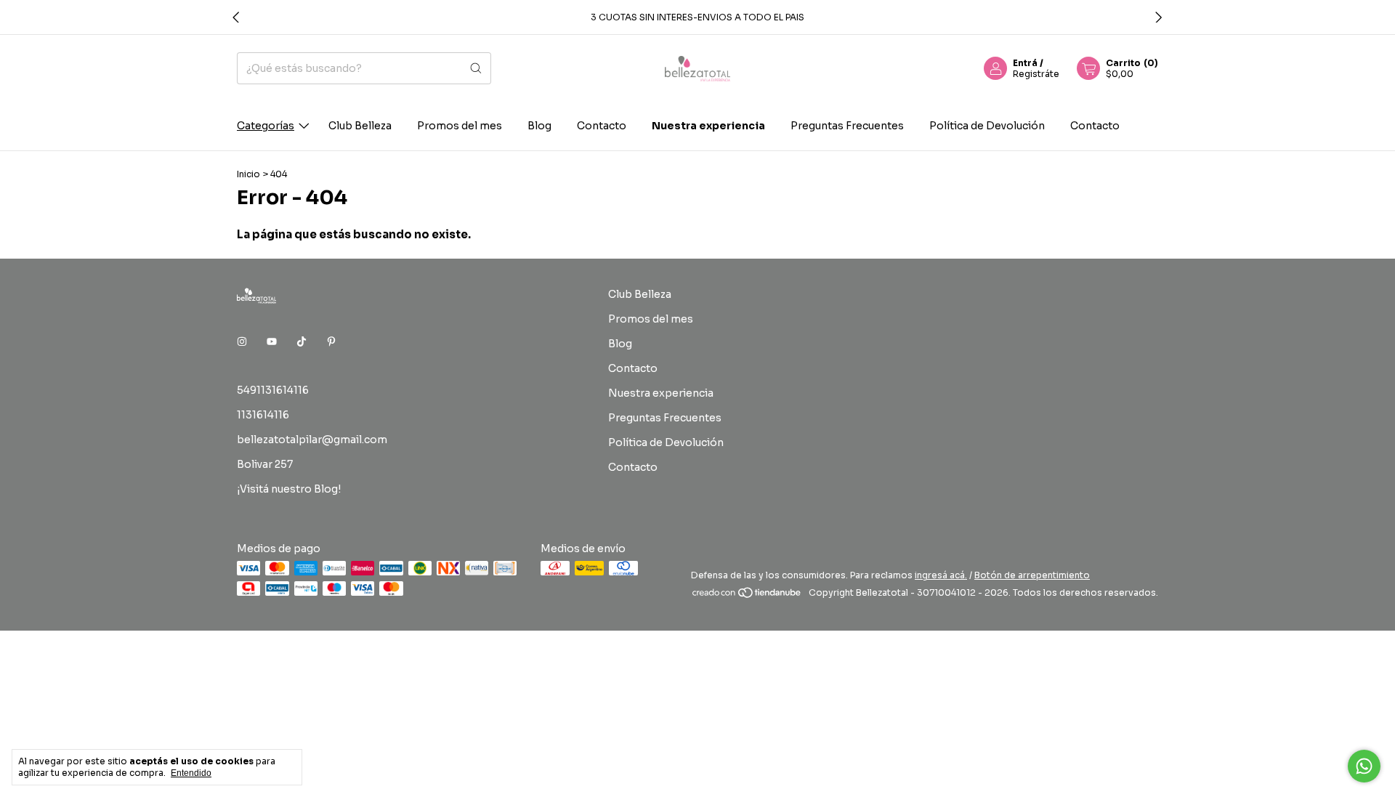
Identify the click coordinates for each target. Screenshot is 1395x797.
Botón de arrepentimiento (1032, 575)
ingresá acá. (941, 575)
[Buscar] (475, 68)
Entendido (191, 773)
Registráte (1036, 73)
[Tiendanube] (747, 596)
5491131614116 (273, 390)
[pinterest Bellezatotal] (331, 342)
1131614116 (263, 414)
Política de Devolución (987, 125)
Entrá (1025, 62)
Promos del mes (459, 125)
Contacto (601, 125)
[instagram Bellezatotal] (242, 342)
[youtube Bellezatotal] (272, 342)
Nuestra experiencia (708, 125)
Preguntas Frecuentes (847, 125)
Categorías (265, 125)
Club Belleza (360, 125)
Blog (539, 125)
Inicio (248, 174)
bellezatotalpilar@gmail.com (312, 439)
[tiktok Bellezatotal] (301, 342)
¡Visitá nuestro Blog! (289, 488)
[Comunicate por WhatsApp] (1364, 766)
